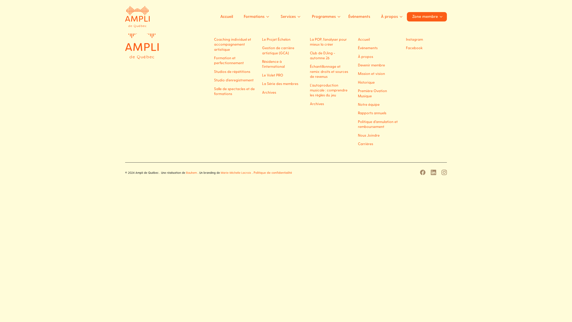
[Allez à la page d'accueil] (142, 42)
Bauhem (191, 172)
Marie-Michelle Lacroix (236, 172)
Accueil (226, 16)
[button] (255, 17)
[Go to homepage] (137, 17)
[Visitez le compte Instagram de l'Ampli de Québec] (444, 172)
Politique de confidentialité (273, 172)
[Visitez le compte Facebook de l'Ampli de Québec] (422, 172)
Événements (359, 16)
